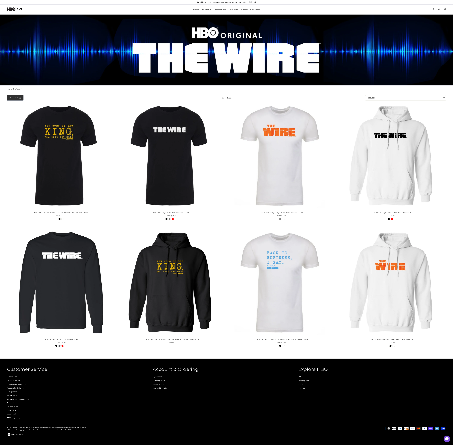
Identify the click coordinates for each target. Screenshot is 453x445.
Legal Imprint (12, 414)
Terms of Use (12, 403)
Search (301, 384)
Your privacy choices (18, 418)
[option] (226, 2)
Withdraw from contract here (18, 399)
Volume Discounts (160, 388)
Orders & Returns (13, 380)
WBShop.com (303, 380)
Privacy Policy (12, 407)
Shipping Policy (159, 384)
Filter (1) (17, 98)
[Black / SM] (59, 219)
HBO (300, 377)
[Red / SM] (173, 219)
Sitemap (301, 388)
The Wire (16, 89)
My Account (157, 377)
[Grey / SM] (170, 219)
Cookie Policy (12, 410)
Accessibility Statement (16, 388)
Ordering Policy (159, 380)
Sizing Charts (12, 392)
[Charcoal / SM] (59, 346)
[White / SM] (62, 219)
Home (9, 89)
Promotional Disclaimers (16, 384)
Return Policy (12, 395)
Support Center (13, 377)
